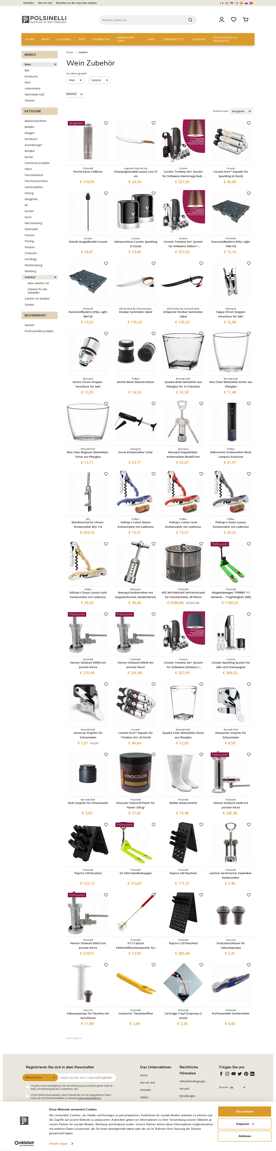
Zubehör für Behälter (37, 298)
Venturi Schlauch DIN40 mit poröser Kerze (136, 665)
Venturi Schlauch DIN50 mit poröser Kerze (88, 665)
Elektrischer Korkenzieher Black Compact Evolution (230, 454)
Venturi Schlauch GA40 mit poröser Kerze (230, 805)
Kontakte (28, 3)
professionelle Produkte (225, 39)
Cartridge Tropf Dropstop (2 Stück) (183, 1016)
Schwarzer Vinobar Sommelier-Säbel (183, 314)
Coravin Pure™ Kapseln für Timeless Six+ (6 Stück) (135, 735)
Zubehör (83, 52)
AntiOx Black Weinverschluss (135, 382)
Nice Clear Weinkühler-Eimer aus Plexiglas (231, 384)
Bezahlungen (187, 1096)
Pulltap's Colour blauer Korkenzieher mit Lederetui (136, 524)
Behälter (30, 151)
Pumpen (30, 247)
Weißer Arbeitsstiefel (183, 803)
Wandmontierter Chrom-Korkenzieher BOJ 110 (88, 524)
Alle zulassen (244, 1111)
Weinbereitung (33, 265)
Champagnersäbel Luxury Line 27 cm (135, 174)
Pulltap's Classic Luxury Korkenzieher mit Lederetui (231, 524)
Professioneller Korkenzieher (231, 1013)
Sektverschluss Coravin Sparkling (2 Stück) (135, 244)
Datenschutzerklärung (89, 1098)
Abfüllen (29, 127)
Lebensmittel (173, 39)
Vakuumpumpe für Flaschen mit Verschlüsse (88, 1016)
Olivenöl (64, 39)
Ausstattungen (33, 145)
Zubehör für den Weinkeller (37, 290)
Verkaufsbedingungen (192, 1081)
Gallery (144, 1097)
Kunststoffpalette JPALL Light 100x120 (230, 244)
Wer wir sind (45, 3)
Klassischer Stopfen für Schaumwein (230, 735)
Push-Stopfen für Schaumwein (88, 803)
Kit (26, 205)
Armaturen (31, 139)
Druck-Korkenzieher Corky (135, 452)
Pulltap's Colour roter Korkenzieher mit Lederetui (183, 524)
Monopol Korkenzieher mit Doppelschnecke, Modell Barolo (135, 595)
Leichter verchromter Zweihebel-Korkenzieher (231, 875)
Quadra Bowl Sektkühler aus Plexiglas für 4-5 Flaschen (183, 384)
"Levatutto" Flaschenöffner (135, 1013)
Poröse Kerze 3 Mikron (88, 171)
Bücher (29, 157)
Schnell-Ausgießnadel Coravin (88, 241)
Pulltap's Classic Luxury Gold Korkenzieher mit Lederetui (88, 595)
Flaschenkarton (34, 175)
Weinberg (30, 271)
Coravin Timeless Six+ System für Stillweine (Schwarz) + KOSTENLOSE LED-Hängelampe (183, 665)
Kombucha (101, 39)
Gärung (29, 193)
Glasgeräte (31, 199)
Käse (151, 39)
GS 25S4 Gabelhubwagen (136, 873)
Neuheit (29, 325)
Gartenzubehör (34, 187)
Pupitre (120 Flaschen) (183, 943)
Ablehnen (244, 1136)
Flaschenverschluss (36, 181)
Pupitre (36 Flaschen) (183, 873)
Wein (45, 39)
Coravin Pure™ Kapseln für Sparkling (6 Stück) (230, 174)
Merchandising (33, 223)
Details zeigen (58, 1143)
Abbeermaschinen (35, 121)
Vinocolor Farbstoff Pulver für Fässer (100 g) (135, 805)
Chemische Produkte (37, 163)
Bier (82, 39)
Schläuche (31, 253)
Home (29, 39)
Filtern (28, 169)
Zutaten (29, 304)
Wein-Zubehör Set (38, 283)
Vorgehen (105, 1077)
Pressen (29, 235)
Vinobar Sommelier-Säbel (135, 312)
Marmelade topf (125, 39)
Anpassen (242, 1123)
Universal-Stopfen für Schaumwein (88, 735)
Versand (184, 1088)
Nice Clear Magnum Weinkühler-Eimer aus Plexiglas (88, 454)
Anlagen (29, 133)
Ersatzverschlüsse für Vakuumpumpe (231, 945)
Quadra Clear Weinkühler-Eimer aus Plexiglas (183, 735)
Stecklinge (31, 259)
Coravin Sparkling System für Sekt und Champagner (231, 665)
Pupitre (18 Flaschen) (88, 873)
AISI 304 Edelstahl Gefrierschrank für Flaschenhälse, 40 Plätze (183, 595)
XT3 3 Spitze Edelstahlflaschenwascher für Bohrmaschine (135, 945)
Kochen (29, 211)
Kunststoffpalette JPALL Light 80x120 (88, 314)
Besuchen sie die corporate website (76, 3)
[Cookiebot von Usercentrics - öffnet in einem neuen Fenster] (24, 1143)
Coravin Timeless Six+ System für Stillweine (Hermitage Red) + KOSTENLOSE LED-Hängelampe (183, 174)
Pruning (29, 241)
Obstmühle (31, 229)
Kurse (28, 217)
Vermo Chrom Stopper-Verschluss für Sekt (88, 384)
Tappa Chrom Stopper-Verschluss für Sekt (231, 314)
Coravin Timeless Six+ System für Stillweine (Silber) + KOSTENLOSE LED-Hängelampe (183, 244)
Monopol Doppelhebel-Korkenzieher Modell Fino (183, 454)
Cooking (198, 39)
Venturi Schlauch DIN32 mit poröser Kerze (88, 945)
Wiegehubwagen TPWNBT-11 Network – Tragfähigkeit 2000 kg (231, 595)
